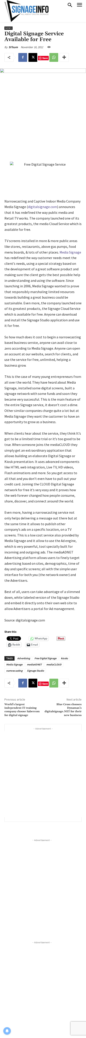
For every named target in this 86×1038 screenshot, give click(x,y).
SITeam (13, 47)
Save (45, 58)
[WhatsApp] (53, 57)
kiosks (64, 658)
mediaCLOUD (54, 664)
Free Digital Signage (45, 658)
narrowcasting (14, 670)
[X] (32, 57)
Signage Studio (35, 670)
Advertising (23, 658)
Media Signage (70, 252)
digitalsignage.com (42, 207)
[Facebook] (22, 57)
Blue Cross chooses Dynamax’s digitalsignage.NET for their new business (63, 710)
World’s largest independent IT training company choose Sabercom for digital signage (22, 710)
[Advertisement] (43, 774)
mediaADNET (34, 664)
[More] (64, 57)
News (8, 28)
